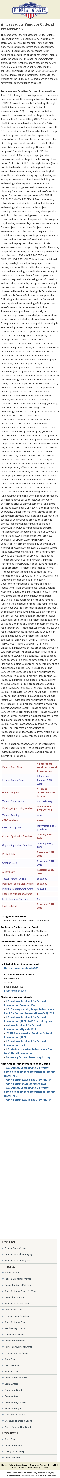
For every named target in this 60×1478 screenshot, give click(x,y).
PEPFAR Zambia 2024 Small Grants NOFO (28, 1099)
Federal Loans (12, 1371)
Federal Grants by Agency (18, 1260)
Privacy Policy (34, 1468)
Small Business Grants (16, 1322)
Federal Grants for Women (18, 1278)
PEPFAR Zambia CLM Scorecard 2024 (26, 1083)
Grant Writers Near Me (16, 1377)
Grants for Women (38, 1465)
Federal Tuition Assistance (18, 1315)
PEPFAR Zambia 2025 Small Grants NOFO (28, 1079)
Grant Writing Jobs (14, 1408)
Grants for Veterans (15, 1340)
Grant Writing (11, 1396)
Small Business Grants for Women (22, 1291)
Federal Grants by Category (18, 1254)
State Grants (11, 1439)
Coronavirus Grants (15, 1334)
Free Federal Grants (15, 1414)
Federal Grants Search (16, 1248)
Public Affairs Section (15, 990)
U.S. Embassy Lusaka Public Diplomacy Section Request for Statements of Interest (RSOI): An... (30, 1071)
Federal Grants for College (18, 1303)
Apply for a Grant (13, 1389)
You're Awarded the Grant (18, 1426)
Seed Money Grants (15, 1328)
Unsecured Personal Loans (18, 1420)
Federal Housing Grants (17, 1352)
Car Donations (12, 1365)
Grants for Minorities (15, 1297)
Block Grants (11, 1359)
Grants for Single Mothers (18, 1284)
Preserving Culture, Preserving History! (28, 1057)
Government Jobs (13, 1445)
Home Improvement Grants (18, 1346)
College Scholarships (15, 1451)
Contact (22, 1468)
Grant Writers (11, 1383)
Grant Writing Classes (15, 1402)
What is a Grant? (13, 1272)
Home (4, 1465)
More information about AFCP (21, 968)
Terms (45, 1468)
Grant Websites (12, 1457)
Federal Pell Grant (14, 1309)
